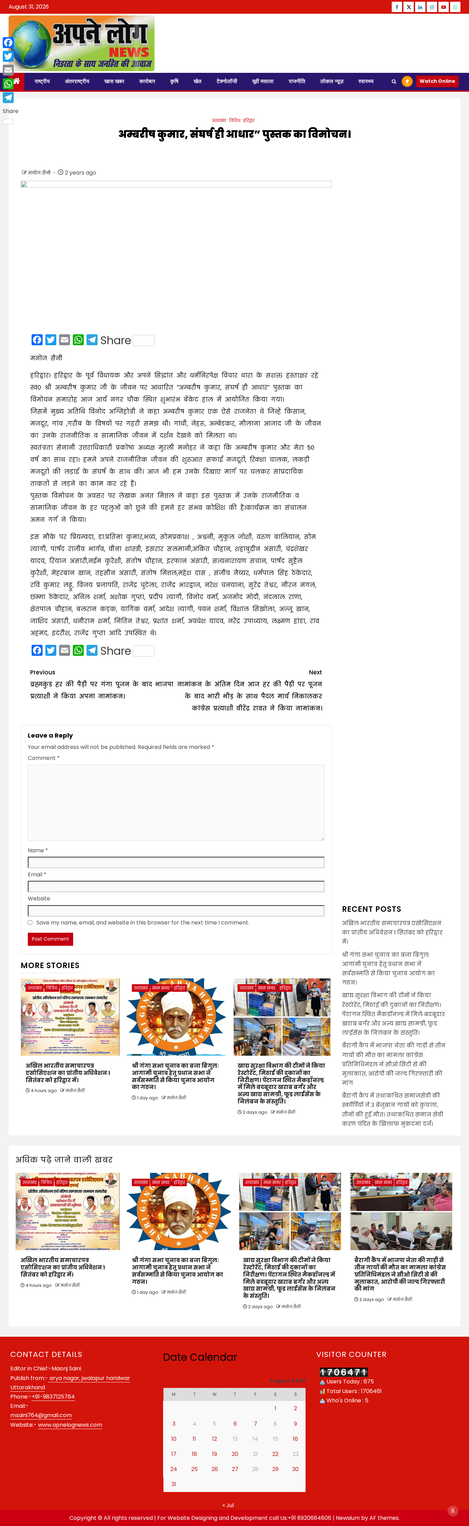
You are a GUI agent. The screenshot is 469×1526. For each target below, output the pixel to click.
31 (173, 1484)
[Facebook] (10, 42)
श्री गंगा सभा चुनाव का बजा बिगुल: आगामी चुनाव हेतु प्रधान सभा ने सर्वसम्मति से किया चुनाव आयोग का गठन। (175, 1076)
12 (214, 1439)
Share (115, 340)
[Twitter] (10, 56)
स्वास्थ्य (366, 81)
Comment (44, 758)
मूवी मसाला (263, 81)
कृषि (174, 81)
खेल (198, 81)
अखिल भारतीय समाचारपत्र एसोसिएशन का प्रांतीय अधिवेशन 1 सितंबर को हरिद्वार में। (68, 1073)
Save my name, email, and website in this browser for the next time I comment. (142, 923)
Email (37, 874)
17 (173, 1454)
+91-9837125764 (53, 1397)
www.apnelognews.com (70, 1425)
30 (295, 1469)
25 (194, 1469)
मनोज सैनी (40, 172)
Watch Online (437, 81)
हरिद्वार (248, 120)
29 (275, 1469)
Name (38, 850)
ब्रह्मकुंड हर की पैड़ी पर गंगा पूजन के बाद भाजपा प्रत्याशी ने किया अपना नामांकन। (101, 684)
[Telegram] (10, 97)
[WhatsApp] (10, 84)
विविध (234, 120)
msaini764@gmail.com (41, 1415)
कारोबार (147, 81)
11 (194, 1439)
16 (295, 1439)
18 (194, 1454)
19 (214, 1454)
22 (275, 1454)
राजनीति (297, 81)
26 (214, 1469)
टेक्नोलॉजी (227, 81)
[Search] (394, 81)
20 (235, 1454)
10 (173, 1439)
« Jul (228, 1505)
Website (39, 898)
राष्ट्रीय (42, 81)
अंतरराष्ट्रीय (77, 81)
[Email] (10, 70)
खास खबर (114, 81)
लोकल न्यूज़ (331, 81)
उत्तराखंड (219, 120)
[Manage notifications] (452, 1510)
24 (173, 1469)
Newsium (348, 1518)
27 (235, 1469)
